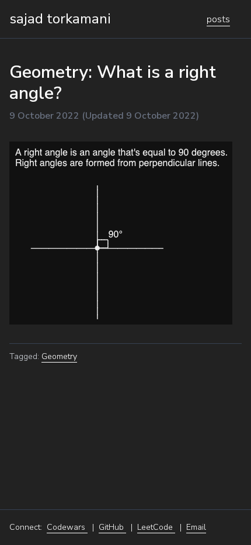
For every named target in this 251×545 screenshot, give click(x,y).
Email (196, 527)
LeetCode (156, 527)
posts (218, 19)
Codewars (67, 527)
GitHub (112, 527)
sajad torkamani (60, 18)
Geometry (59, 356)
